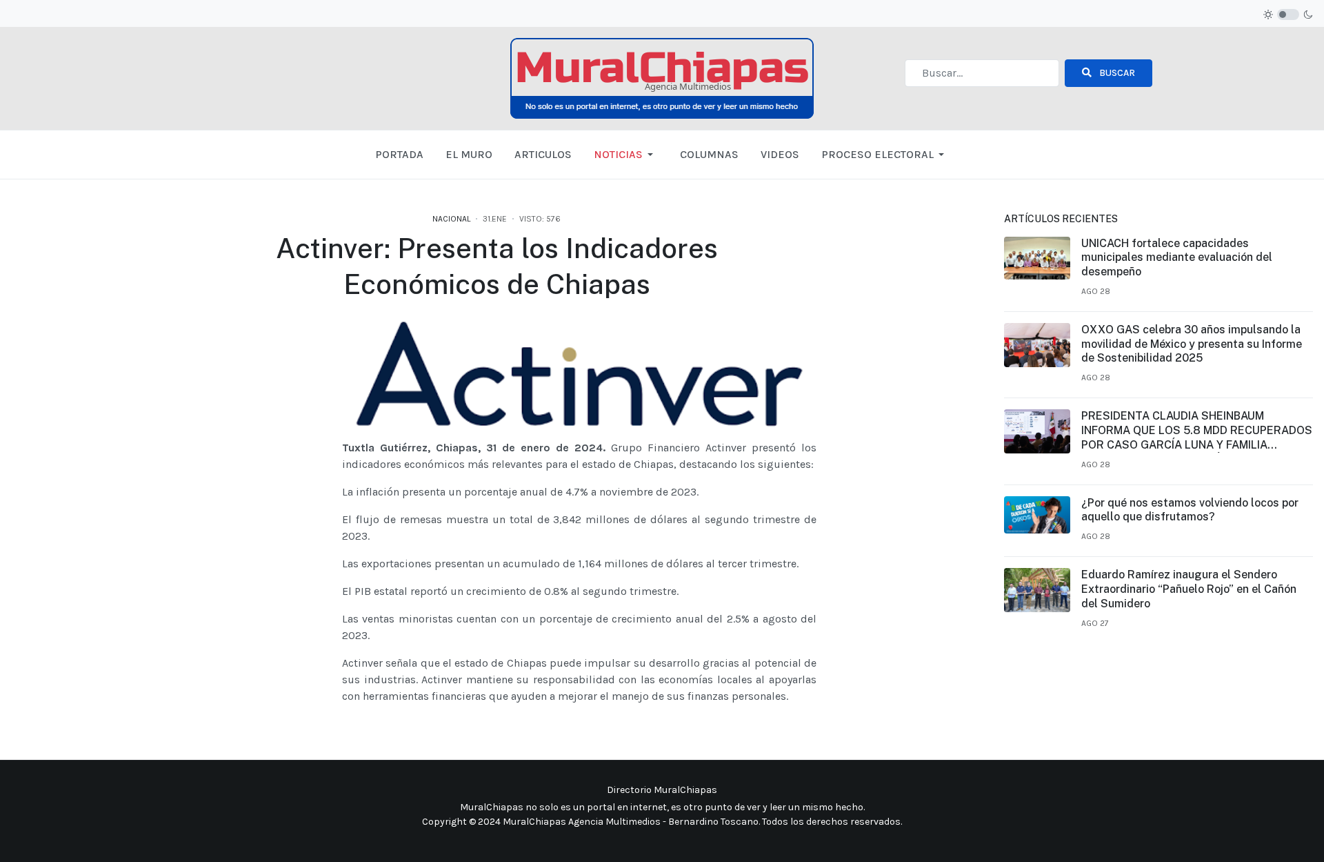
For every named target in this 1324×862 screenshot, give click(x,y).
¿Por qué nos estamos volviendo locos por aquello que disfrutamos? (1189, 510)
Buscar (1116, 73)
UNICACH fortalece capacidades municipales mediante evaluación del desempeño (1176, 258)
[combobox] (982, 73)
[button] (626, 154)
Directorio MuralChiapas (662, 790)
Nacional (451, 219)
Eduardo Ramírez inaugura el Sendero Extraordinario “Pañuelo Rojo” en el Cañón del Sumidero (1188, 589)
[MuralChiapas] (662, 77)
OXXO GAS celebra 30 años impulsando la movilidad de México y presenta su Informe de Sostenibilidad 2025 (1191, 344)
